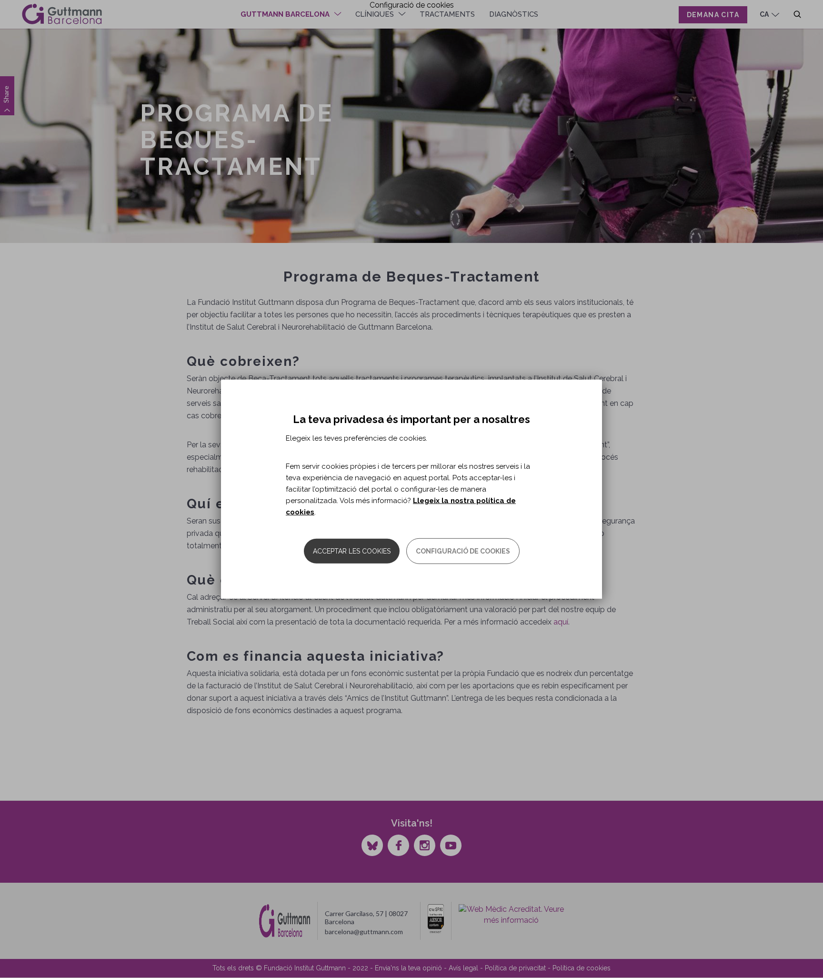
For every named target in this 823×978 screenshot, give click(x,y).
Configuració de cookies (463, 551)
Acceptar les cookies (352, 551)
